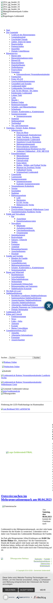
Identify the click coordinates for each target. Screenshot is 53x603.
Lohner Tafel (16, 95)
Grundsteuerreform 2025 (16, 330)
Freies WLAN (17, 79)
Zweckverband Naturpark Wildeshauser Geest (30, 209)
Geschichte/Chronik (19, 39)
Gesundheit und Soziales (21, 84)
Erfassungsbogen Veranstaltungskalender (33, 74)
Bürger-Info (16, 56)
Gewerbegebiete (18, 277)
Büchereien (21, 200)
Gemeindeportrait (18, 37)
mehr (43, 590)
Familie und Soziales (14, 256)
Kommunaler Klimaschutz (22, 284)
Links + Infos (16, 321)
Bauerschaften (17, 44)
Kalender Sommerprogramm (28, 184)
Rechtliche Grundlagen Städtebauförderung (29, 295)
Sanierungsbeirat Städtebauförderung (26, 298)
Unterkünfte (16, 174)
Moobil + (15, 100)
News (13, 319)
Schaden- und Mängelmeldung (23, 107)
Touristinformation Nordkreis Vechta (26, 212)
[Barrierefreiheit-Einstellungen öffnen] (49, 306)
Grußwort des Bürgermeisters (23, 35)
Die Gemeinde (12, 32)
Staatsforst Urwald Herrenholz (28, 142)
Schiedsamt (16, 109)
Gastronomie (16, 177)
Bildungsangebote (18, 195)
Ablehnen (10, 590)
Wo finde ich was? (13, 291)
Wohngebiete (16, 281)
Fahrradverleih (22, 160)
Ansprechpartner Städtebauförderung (26, 300)
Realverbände (17, 237)
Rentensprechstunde (19, 104)
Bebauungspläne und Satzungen (24, 286)
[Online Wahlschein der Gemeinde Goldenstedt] (11, 366)
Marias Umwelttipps (19, 328)
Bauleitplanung (17, 274)
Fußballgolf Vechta (24, 170)
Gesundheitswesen (18, 263)
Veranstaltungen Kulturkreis (22, 186)
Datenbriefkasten (18, 65)
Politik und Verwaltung (15, 214)
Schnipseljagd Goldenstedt (27, 172)
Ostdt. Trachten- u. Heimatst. (28, 137)
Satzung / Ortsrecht (19, 240)
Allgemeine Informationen (22, 335)
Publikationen (17, 207)
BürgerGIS (15, 60)
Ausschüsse (21, 219)
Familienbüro (16, 261)
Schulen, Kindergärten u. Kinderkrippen (27, 111)
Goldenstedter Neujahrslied (22, 88)
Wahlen (14, 242)
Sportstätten (16, 191)
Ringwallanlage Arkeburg (26, 146)
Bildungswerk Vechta (25, 205)
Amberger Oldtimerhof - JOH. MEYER (32, 151)
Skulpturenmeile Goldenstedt (28, 139)
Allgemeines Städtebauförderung (24, 305)
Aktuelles (15, 333)
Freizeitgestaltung (18, 153)
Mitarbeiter (20, 226)
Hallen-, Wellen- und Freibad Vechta (31, 165)
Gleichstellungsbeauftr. (25, 230)
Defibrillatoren (17, 67)
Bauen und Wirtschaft (15, 272)
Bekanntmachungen (19, 249)
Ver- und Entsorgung (19, 125)
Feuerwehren (16, 70)
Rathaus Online (17, 102)
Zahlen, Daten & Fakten (21, 42)
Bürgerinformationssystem (22, 58)
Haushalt (15, 254)
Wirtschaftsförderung (19, 279)
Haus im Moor (22, 132)
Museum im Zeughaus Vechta (28, 167)
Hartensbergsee (22, 158)
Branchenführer (17, 63)
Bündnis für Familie (19, 258)
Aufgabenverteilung (24, 228)
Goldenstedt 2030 (13, 312)
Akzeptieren (26, 590)
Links (13, 98)
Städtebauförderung (14, 293)
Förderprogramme (18, 316)
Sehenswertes (16, 130)
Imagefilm (15, 49)
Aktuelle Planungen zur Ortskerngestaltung (28, 307)
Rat (12, 216)
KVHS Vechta (22, 202)
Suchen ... (5, 357)
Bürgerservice (11, 53)
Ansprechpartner (18, 340)
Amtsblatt (15, 247)
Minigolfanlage (22, 156)
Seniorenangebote (18, 270)
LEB (18, 198)
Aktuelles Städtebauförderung (23, 302)
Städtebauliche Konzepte (21, 288)
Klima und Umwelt (14, 314)
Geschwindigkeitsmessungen (23, 81)
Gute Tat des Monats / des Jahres (24, 91)
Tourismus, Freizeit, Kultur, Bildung (21, 128)
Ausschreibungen (18, 251)
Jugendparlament (18, 235)
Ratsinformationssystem (26, 221)
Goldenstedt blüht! (18, 86)
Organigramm (22, 233)
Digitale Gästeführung (20, 51)
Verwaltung (16, 223)
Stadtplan (15, 118)
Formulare (15, 72)
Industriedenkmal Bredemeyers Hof (30, 149)
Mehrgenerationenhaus (20, 265)
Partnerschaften (17, 46)
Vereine (14, 188)
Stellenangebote (17, 121)
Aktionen (15, 323)
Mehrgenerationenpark (25, 144)
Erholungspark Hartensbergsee (28, 135)
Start (8, 30)
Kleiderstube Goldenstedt (21, 93)
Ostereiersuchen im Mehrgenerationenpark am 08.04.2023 (26, 497)
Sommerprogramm (18, 114)
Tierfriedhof (16, 123)
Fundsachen (16, 77)
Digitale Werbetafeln (19, 309)
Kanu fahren (21, 163)
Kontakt (14, 326)
